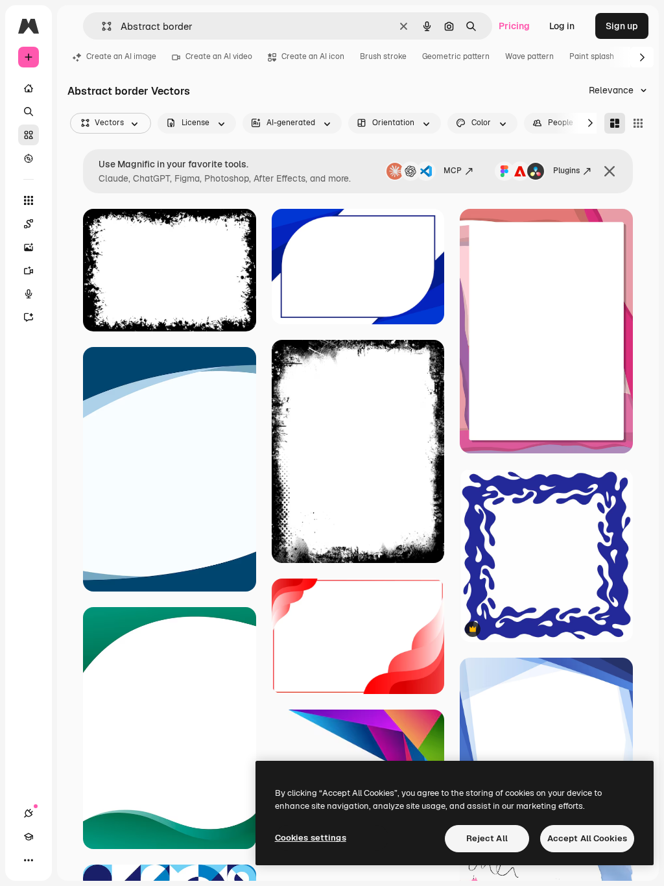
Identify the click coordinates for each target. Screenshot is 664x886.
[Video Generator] (28, 270)
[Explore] (28, 158)
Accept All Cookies (587, 838)
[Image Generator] (28, 247)
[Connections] (28, 813)
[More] (28, 860)
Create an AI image (121, 56)
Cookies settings (310, 837)
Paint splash (591, 56)
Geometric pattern (456, 56)
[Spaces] (28, 223)
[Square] (638, 123)
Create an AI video (218, 56)
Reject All (487, 838)
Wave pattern (529, 56)
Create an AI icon (312, 56)
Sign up (622, 26)
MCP (453, 170)
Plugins (566, 170)
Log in (562, 26)
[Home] (28, 88)
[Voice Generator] (28, 293)
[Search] (28, 111)
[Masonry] (614, 123)
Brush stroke (383, 56)
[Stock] (28, 135)
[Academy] (28, 836)
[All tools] (28, 200)
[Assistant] (28, 317)
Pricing (514, 26)
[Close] (609, 171)
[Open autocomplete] (101, 26)
